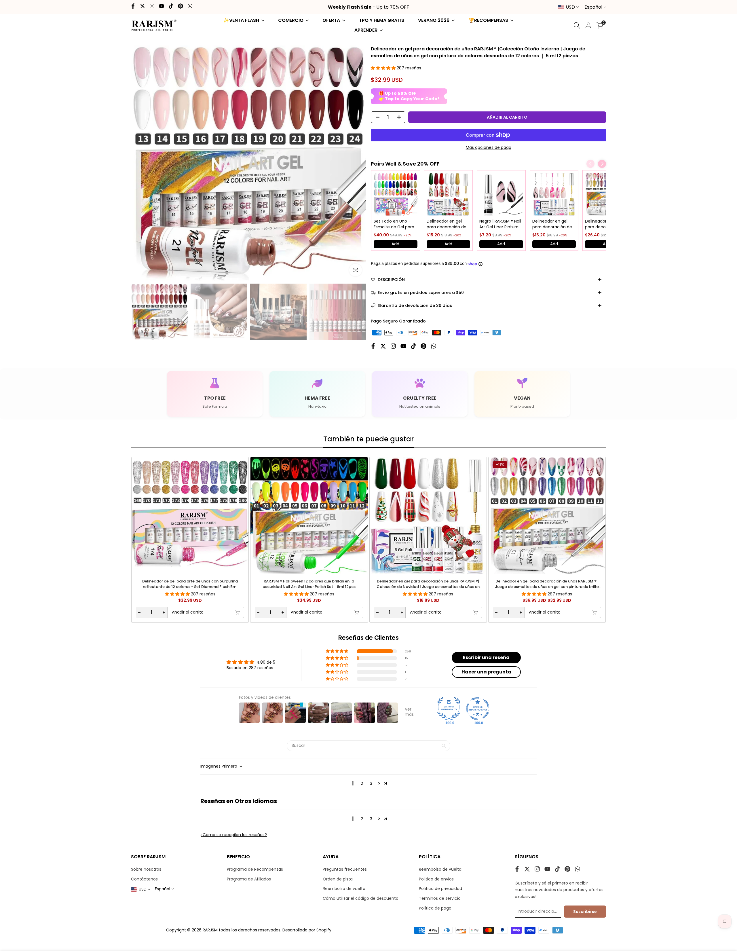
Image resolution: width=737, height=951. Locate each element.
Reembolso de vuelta (344, 888)
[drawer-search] (577, 25)
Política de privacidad (440, 888)
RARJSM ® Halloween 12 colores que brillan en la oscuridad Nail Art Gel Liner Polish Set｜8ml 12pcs (309, 584)
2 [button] (362, 783)
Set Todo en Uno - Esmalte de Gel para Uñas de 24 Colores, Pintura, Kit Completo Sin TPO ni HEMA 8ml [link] (395, 224)
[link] (395, 195)
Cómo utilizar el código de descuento (360, 898)
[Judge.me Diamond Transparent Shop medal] (477, 708)
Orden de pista (338, 879)
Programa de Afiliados (249, 879)
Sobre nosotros (146, 869)
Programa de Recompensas (255, 869)
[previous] (148, 515)
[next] (588, 515)
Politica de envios (436, 879)
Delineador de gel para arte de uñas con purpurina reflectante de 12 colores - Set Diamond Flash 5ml (190, 584)
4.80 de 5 (266, 662)
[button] (384, 68)
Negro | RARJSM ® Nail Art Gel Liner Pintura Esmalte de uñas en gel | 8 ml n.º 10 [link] (500, 224)
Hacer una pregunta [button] (486, 672)
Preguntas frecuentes (345, 869)
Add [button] (395, 244)
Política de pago (435, 908)
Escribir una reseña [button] (486, 657)
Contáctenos (144, 879)
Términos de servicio (440, 898)
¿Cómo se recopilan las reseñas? (233, 835)
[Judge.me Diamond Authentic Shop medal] (448, 708)
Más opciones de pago (488, 147)
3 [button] (371, 783)
